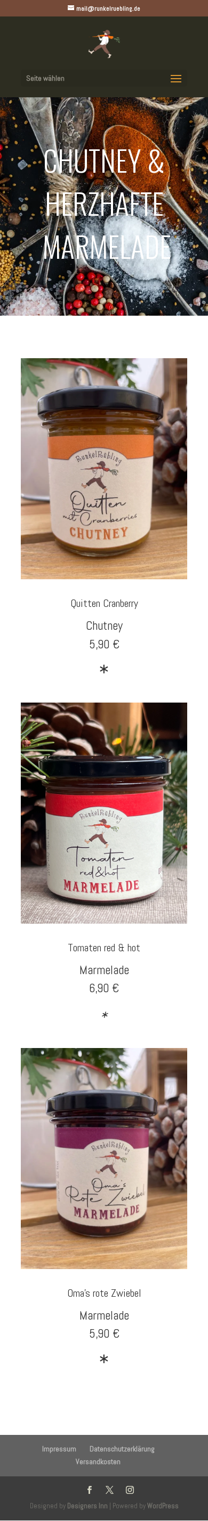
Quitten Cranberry (104, 603)
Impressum (59, 1449)
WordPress (163, 1505)
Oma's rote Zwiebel (104, 1293)
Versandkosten (98, 1461)
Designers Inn (87, 1505)
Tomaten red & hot (104, 947)
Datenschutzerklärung (122, 1449)
